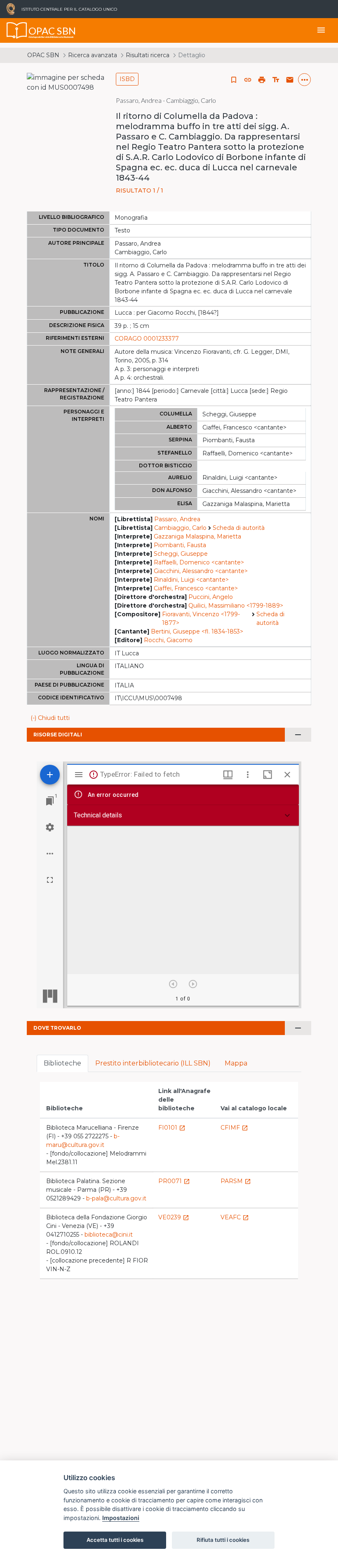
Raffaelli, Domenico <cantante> (199, 562)
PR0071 (174, 1181)
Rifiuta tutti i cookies (223, 1539)
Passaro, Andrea (177, 519)
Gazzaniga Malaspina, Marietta (197, 536)
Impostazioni (120, 1517)
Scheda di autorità (239, 527)
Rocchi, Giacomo (168, 640)
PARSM (236, 1181)
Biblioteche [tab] (62, 1063)
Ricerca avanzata (92, 55)
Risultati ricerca (147, 55)
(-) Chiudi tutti (50, 718)
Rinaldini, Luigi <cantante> (191, 579)
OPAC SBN (43, 55)
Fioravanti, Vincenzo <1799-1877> (201, 618)
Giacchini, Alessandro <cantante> (201, 571)
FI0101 (171, 1127)
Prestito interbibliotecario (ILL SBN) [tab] (153, 1063)
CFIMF (234, 1127)
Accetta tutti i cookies (115, 1539)
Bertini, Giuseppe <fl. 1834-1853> (197, 631)
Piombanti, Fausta (180, 545)
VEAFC (235, 1217)
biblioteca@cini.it (108, 1234)
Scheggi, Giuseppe (181, 553)
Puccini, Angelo (210, 597)
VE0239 (173, 1217)
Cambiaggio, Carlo (180, 527)
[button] (248, 79)
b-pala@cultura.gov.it (116, 1198)
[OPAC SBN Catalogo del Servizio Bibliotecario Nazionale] (17, 30)
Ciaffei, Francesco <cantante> (196, 588)
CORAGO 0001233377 (147, 338)
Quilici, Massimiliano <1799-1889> (235, 605)
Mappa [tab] (236, 1063)
